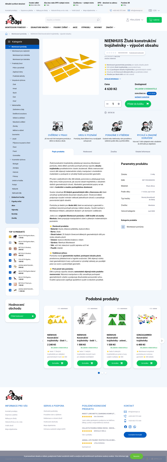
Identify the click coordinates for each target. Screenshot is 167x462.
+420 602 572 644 (134, 416)
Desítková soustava (20, 114)
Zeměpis (16, 168)
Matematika (16, 105)
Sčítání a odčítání (19, 118)
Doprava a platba (27, 10)
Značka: (110, 58)
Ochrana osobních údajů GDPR (54, 429)
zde (127, 456)
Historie (15, 172)
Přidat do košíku (135, 104)
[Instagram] (130, 426)
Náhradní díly (16, 193)
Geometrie (15, 134)
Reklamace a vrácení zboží (53, 418)
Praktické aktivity (19, 76)
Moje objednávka (89, 10)
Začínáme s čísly (18, 109)
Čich (14, 97)
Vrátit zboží (76, 10)
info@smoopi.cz (134, 412)
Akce (13, 205)
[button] (99, 373)
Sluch (15, 93)
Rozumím (136, 456)
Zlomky (15, 126)
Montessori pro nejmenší (20, 51)
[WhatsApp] (134, 426)
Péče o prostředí (18, 68)
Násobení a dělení (19, 122)
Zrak (14, 84)
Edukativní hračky (18, 197)
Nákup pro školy (42, 10)
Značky (14, 218)
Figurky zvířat (16, 201)
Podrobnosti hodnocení (136, 53)
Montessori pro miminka (21, 55)
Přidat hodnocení (17, 316)
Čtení (14, 147)
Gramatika (16, 155)
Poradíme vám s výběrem (52, 415)
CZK (155, 10)
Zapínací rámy (18, 72)
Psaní (15, 151)
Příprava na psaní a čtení (21, 143)
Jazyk (14, 139)
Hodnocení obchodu (51, 422)
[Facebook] (125, 426)
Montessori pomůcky (19, 47)
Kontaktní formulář (135, 435)
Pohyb (14, 185)
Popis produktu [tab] (58, 152)
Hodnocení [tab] (87, 152)
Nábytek (15, 189)
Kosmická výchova (18, 160)
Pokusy (15, 176)
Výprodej (15, 210)
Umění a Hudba (17, 180)
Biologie (15, 164)
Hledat (98, 20)
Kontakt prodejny (11, 10)
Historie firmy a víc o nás (59, 10)
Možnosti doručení (142, 97)
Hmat (15, 88)
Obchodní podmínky (51, 411)
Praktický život (17, 63)
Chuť (14, 101)
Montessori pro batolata (21, 59)
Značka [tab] (114, 152)
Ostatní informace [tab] (143, 152)
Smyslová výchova (18, 80)
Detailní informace (112, 79)
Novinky (14, 214)
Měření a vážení (18, 130)
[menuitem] (17, 27)
